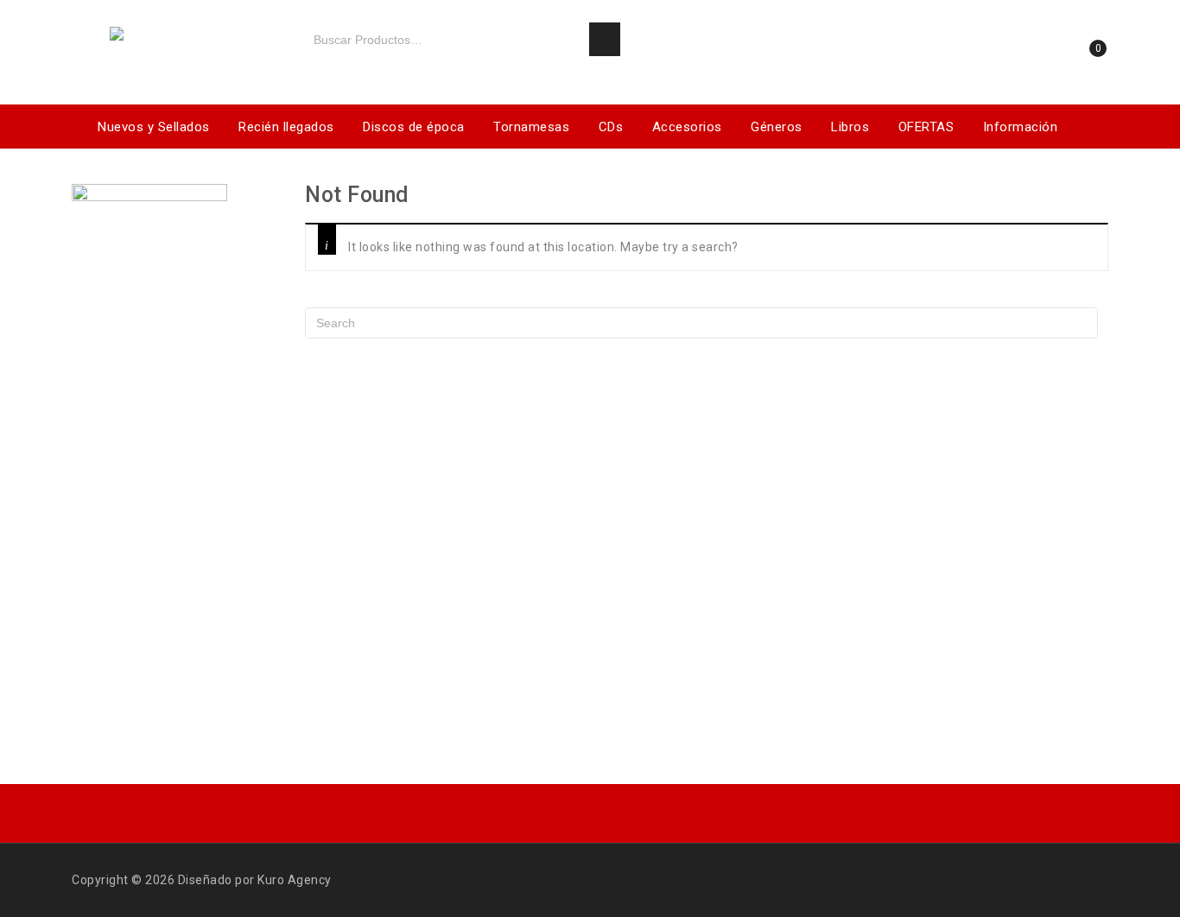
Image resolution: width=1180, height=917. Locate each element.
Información (1020, 127)
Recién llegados (286, 127)
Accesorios (687, 127)
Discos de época (414, 127)
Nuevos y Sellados (154, 127)
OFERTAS (926, 127)
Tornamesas (531, 127)
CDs (611, 127)
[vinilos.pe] (175, 36)
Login (1030, 54)
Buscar (604, 39)
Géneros (777, 127)
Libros (850, 127)
